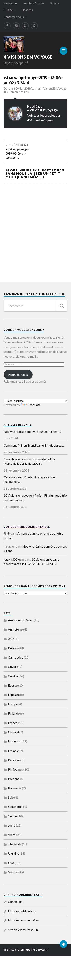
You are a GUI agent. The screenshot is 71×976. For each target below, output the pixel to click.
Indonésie (14, 741)
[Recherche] (61, 306)
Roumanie (14, 788)
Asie (11, 638)
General (13, 732)
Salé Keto (14, 806)
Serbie (12, 816)
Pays (53, 3)
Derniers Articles (33, 3)
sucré (11, 825)
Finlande (14, 713)
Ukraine (13, 853)
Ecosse (13, 685)
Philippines (15, 769)
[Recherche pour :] (35, 306)
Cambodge (15, 657)
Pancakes (14, 760)
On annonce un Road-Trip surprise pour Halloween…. (30, 479)
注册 (7, 533)
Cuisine (8, 10)
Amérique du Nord (20, 620)
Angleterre (15, 629)
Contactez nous (14, 17)
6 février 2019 (21, 88)
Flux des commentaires (23, 920)
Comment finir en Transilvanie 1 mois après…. (34, 445)
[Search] (34, 25)
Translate (34, 405)
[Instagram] (16, 25)
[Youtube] (25, 25)
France (12, 723)
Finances (27, 10)
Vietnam (14, 872)
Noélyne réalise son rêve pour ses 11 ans (30, 431)
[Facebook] (7, 25)
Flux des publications (22, 911)
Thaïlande (14, 844)
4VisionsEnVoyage (54, 88)
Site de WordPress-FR (23, 930)
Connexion (15, 901)
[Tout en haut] (63, 944)
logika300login (14, 559)
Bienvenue (10, 3)
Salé (11, 797)
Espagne (14, 694)
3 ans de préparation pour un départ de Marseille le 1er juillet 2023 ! (29, 461)
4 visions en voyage (28, 57)
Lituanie (13, 751)
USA (11, 863)
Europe (13, 704)
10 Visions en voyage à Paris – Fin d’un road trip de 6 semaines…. (35, 497)
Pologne (13, 778)
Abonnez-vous (18, 374)
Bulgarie (14, 648)
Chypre (13, 666)
